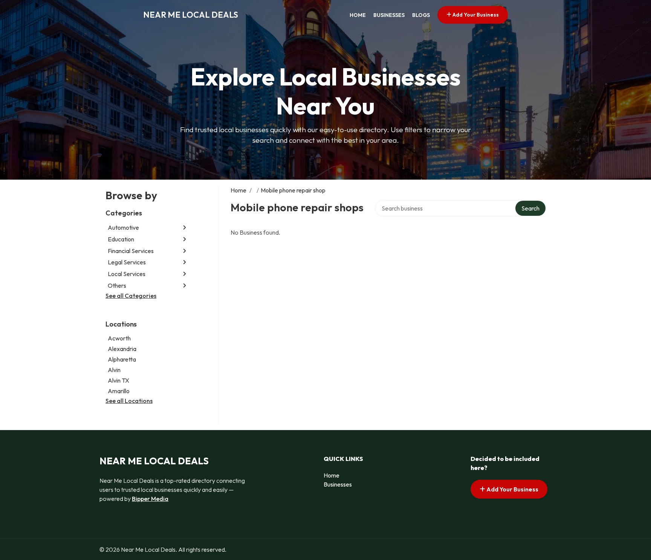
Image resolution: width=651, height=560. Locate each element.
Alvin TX (118, 380)
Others (117, 285)
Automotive (123, 227)
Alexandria (122, 348)
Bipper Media (150, 498)
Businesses (389, 15)
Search (530, 208)
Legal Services (127, 262)
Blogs (421, 15)
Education (121, 239)
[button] (184, 227)
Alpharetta (122, 359)
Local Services (126, 274)
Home (358, 15)
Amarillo (119, 391)
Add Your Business (475, 14)
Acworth (119, 338)
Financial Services (131, 251)
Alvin (114, 370)
